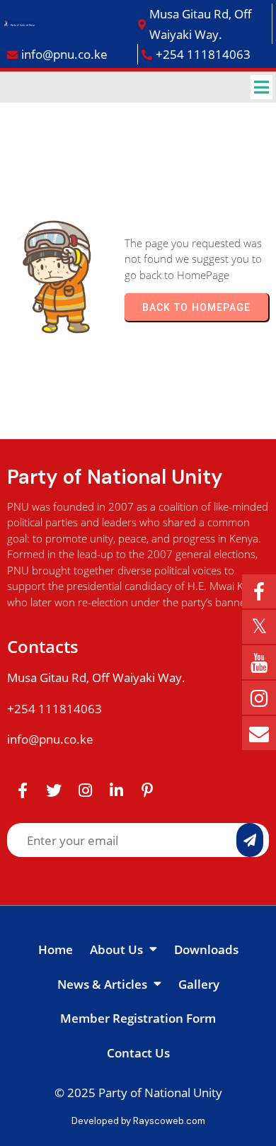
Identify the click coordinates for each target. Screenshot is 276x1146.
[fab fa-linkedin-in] (116, 789)
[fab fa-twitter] (53, 789)
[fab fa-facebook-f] (22, 789)
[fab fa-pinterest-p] (147, 789)
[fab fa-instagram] (84, 789)
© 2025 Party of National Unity (138, 1092)
